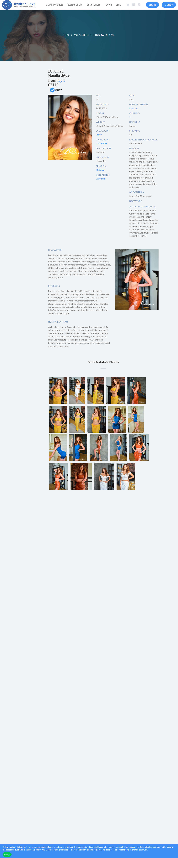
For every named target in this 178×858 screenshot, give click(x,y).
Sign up (169, 5)
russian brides (74, 5)
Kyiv (61, 80)
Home (66, 34)
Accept (7, 854)
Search (108, 5)
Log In (152, 5)
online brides (93, 5)
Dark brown (101, 143)
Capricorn (100, 178)
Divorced (133, 108)
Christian (100, 170)
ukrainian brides (54, 5)
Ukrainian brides (81, 34)
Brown (99, 134)
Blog (118, 5)
